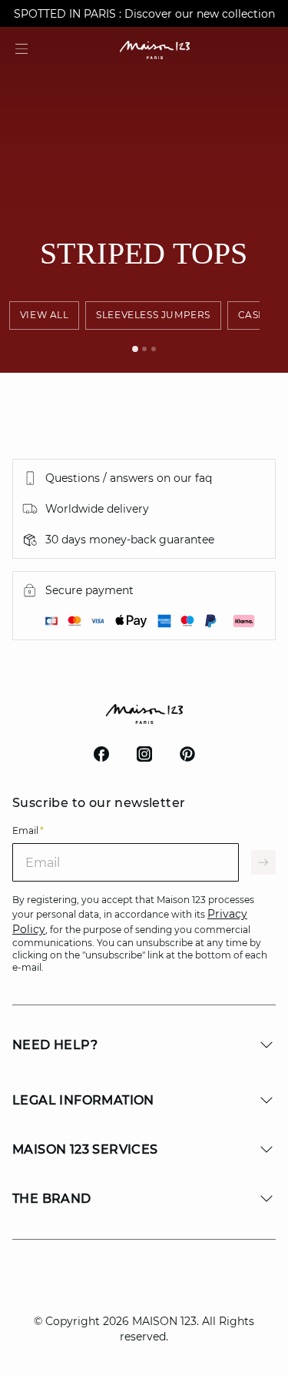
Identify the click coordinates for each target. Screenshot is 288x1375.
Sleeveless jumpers (153, 315)
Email (28, 830)
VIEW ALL (44, 315)
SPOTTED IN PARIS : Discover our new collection (144, 14)
